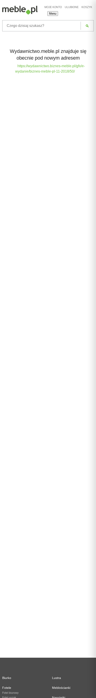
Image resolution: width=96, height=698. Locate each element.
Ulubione (72, 7)
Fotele (6, 687)
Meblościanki (61, 687)
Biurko (6, 678)
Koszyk (86, 7)
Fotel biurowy (10, 692)
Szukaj (87, 25)
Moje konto (53, 7)
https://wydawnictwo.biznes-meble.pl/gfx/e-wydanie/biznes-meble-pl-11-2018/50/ (50, 68)
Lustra (56, 678)
